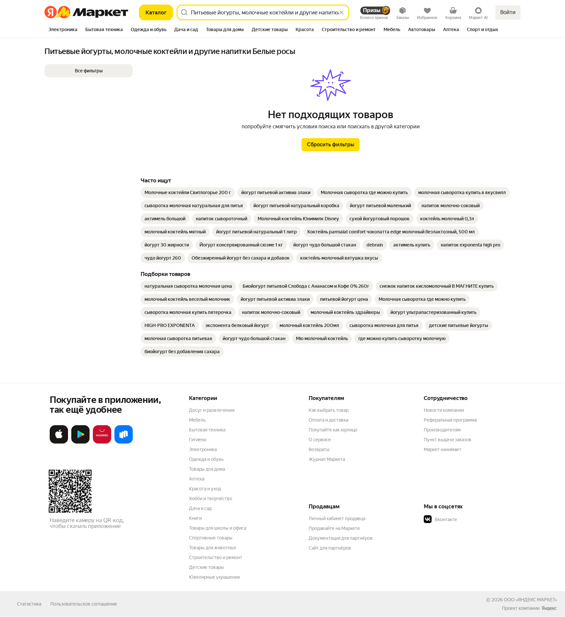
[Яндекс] (549, 608)
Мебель (197, 420)
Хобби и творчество (210, 498)
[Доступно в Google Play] (80, 442)
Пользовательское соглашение (83, 604)
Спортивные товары (210, 537)
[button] (88, 70)
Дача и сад (200, 508)
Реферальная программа (450, 420)
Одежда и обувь (206, 459)
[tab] (62, 30)
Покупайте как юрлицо (333, 429)
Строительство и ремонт (215, 557)
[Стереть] (341, 12)
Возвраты (319, 449)
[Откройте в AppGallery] (102, 442)
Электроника (203, 449)
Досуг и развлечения (211, 410)
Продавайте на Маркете (334, 528)
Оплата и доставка (328, 420)
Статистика (29, 604)
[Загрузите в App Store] (59, 442)
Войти (508, 12)
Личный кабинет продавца (337, 518)
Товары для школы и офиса (217, 528)
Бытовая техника (207, 429)
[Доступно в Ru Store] (123, 442)
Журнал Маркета (327, 459)
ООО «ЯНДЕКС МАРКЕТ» (530, 599)
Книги (195, 518)
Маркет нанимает (442, 449)
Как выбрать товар (329, 410)
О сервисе (320, 439)
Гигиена (197, 439)
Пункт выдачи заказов (447, 439)
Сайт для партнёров (330, 548)
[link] (188, 192)
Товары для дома (207, 469)
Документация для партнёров (341, 538)
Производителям (442, 429)
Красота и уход (205, 488)
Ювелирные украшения (214, 577)
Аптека (196, 478)
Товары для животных (212, 547)
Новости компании (444, 410)
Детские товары (206, 567)
